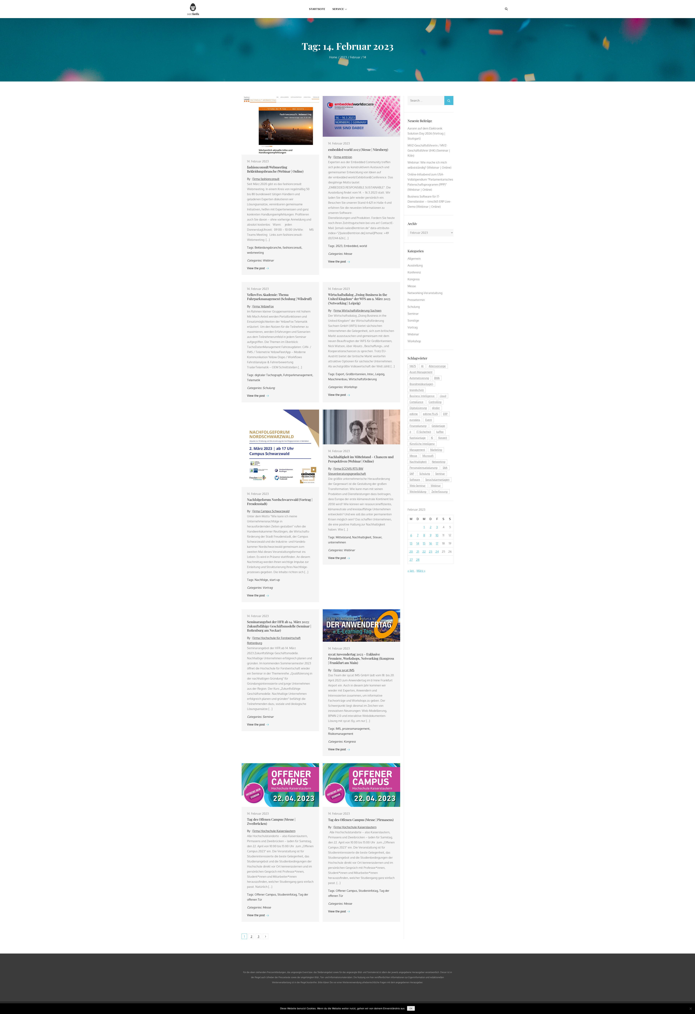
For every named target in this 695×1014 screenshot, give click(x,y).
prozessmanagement (356, 728)
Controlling (435, 401)
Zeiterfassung (439, 491)
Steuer (377, 537)
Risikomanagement (340, 734)
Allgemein (414, 258)
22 (424, 551)
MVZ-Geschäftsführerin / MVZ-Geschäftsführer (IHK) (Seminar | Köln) (429, 150)
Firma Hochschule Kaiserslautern (273, 831)
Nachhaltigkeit (361, 537)
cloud (443, 395)
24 (437, 551)
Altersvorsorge (437, 366)
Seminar (268, 716)
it (410, 431)
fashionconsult (292, 247)
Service (338, 9)
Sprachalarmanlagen (437, 479)
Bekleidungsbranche (268, 247)
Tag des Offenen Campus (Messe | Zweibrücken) (271, 821)
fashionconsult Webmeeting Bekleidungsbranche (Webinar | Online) (275, 169)
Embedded (351, 246)
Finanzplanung (418, 425)
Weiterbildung (418, 491)
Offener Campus (265, 894)
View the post (256, 268)
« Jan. (411, 571)
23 (430, 551)
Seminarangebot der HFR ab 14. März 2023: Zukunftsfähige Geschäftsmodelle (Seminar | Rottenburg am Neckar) (279, 626)
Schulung (269, 388)
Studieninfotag (287, 894)
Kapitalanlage (418, 437)
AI (422, 366)
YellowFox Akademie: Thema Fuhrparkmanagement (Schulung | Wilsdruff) (279, 296)
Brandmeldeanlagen (421, 384)
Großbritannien (356, 374)
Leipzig (379, 374)
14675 (413, 366)
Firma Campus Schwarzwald (270, 511)
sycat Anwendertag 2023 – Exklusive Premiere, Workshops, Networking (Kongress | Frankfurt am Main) (361, 658)
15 (424, 543)
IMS (338, 728)
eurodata (415, 419)
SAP (412, 473)
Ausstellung (415, 265)
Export (340, 374)
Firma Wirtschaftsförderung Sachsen (357, 310)
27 (411, 560)
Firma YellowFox (263, 306)
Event (428, 419)
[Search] (448, 100)
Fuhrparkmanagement (297, 375)
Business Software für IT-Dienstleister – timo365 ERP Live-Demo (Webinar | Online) (429, 201)
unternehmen (337, 542)
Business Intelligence (422, 395)
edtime (414, 413)
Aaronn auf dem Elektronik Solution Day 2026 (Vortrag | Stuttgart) (426, 133)
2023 (339, 246)
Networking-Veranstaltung (425, 293)
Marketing (436, 449)
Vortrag (268, 587)
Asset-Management (421, 372)
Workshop (350, 387)
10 (437, 535)
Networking (438, 461)
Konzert (442, 437)
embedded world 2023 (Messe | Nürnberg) (358, 149)
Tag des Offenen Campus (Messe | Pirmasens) (360, 820)
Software (415, 479)
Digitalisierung (418, 407)
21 (417, 551)
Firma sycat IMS (344, 670)
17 (437, 543)
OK (410, 1008)
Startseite (317, 9)
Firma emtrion (343, 157)
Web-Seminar (418, 485)
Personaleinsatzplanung (423, 467)
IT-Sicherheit (423, 431)
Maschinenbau (337, 379)
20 (411, 551)
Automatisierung (419, 378)
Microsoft (427, 455)
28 (417, 560)
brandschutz (417, 389)
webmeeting (255, 252)
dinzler (436, 407)
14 (417, 543)
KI (432, 437)
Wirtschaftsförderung (363, 379)
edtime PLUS (430, 413)
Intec (370, 374)
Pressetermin (416, 300)
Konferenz (414, 272)
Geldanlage (438, 425)
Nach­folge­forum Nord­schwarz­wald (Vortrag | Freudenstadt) (279, 501)
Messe (348, 253)
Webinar (268, 260)
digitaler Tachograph (268, 375)
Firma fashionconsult (265, 179)
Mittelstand (343, 537)
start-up (274, 580)
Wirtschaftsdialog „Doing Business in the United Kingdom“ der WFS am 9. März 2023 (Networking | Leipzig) (359, 298)
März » (421, 571)
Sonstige (413, 320)
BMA (437, 378)
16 (430, 543)
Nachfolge (261, 580)
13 (411, 543)
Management (417, 449)
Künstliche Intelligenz (422, 443)
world (363, 246)
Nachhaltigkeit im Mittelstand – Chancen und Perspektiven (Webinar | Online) (360, 459)
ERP (445, 413)
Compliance (416, 401)
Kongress (350, 741)
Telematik (253, 380)
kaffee (440, 431)
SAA (445, 467)
